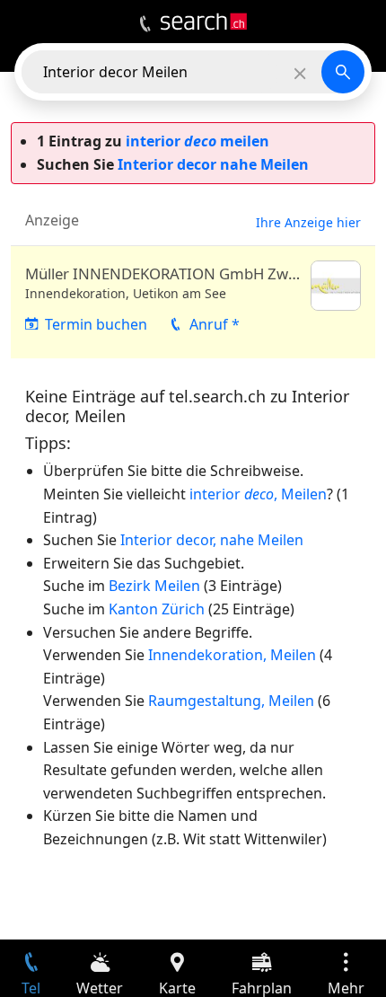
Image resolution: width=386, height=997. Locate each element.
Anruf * (214, 324)
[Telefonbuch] (145, 24)
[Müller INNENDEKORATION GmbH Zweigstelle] (193, 302)
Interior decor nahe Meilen (213, 164)
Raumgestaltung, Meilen (231, 700)
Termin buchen (96, 324)
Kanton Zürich (157, 609)
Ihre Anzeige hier (308, 222)
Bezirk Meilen (154, 586)
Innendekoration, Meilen (232, 655)
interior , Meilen (258, 494)
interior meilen (197, 141)
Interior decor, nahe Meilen (211, 540)
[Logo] (204, 22)
